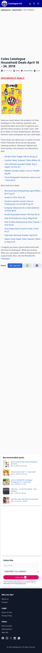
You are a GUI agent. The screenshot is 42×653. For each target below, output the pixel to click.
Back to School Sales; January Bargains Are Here (24, 463)
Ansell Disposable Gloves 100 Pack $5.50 (21, 214)
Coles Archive (17, 10)
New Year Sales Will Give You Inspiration (25, 499)
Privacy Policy (7, 616)
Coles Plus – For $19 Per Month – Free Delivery (23, 490)
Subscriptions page (20, 583)
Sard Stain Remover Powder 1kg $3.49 (20, 235)
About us (5, 599)
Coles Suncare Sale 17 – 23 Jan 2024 (23, 472)
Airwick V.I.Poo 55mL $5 (14, 197)
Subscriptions (7, 629)
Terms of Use (7, 612)
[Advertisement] (21, 33)
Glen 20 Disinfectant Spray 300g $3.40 (20, 218)
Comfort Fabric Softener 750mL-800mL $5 (22, 160)
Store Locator (7, 626)
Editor (17, 71)
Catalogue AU (5, 10)
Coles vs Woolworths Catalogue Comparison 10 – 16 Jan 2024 (21, 481)
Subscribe (19, 577)
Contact (5, 602)
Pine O (7, 222)
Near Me (5, 632)
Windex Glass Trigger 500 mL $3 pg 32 (20, 156)
